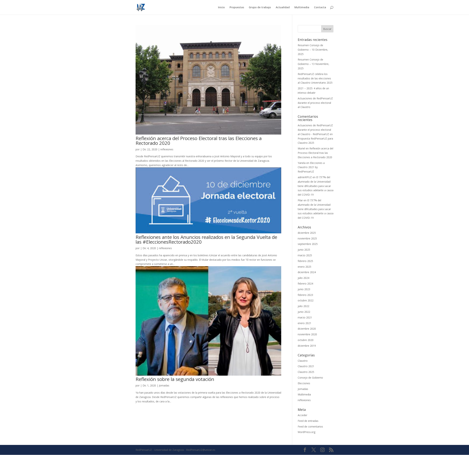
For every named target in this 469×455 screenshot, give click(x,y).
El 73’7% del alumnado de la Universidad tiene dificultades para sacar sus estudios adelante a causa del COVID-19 (315, 185)
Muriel (301, 148)
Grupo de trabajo (260, 7)
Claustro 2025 (306, 372)
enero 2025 (304, 266)
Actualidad (283, 7)
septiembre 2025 (308, 244)
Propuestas (237, 7)
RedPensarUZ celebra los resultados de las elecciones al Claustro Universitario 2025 (315, 78)
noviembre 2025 (307, 238)
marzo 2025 (305, 255)
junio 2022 (304, 311)
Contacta (320, 7)
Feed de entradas (308, 421)
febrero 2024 (305, 283)
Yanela (302, 163)
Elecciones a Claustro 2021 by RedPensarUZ (311, 167)
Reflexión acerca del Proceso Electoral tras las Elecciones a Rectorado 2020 (199, 140)
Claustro (303, 360)
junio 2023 (304, 289)
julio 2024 (303, 278)
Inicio (221, 7)
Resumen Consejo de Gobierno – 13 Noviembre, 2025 (313, 64)
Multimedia (301, 7)
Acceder (302, 415)
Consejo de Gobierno (310, 377)
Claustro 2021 (306, 366)
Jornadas (164, 385)
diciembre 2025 (307, 232)
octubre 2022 (305, 300)
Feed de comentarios (310, 426)
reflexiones (166, 149)
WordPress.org (306, 432)
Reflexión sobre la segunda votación (175, 379)
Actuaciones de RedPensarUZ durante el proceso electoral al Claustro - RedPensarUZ (315, 130)
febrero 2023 (305, 295)
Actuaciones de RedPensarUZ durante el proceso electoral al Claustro (315, 103)
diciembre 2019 (307, 345)
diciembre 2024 (307, 272)
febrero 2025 (305, 261)
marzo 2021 (305, 317)
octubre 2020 (305, 340)
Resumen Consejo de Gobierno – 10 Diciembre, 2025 (313, 49)
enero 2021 (304, 323)
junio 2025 (304, 249)
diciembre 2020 (307, 328)
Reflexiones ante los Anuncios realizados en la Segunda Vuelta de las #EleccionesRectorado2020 (206, 239)
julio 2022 (303, 306)
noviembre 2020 (307, 334)
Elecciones (304, 383)
